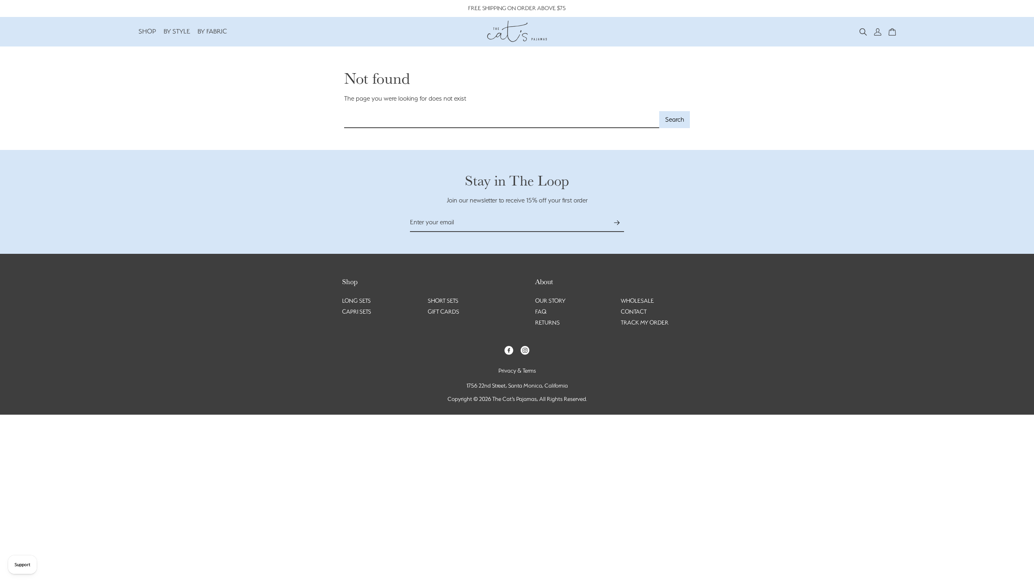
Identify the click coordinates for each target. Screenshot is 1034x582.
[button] (863, 31)
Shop (147, 31)
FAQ (540, 311)
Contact (634, 311)
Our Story (550, 300)
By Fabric (212, 31)
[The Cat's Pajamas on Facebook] (508, 350)
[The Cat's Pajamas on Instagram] (525, 350)
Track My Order (644, 322)
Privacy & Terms (517, 370)
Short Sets (443, 300)
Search (674, 119)
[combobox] (502, 120)
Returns (547, 322)
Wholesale (637, 300)
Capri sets (356, 311)
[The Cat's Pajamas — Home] (517, 30)
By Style (177, 31)
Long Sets (356, 300)
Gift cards (443, 311)
